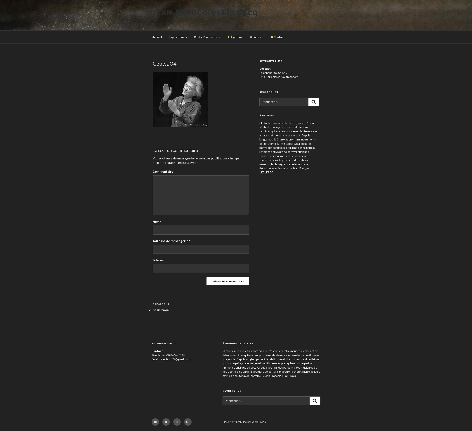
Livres (256, 37)
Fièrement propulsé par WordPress (244, 421)
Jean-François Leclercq (205, 13)
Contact (279, 37)
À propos (236, 37)
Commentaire (163, 171)
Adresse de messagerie (171, 241)
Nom (157, 222)
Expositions (176, 37)
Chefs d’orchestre (206, 37)
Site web (159, 260)
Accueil (157, 37)
